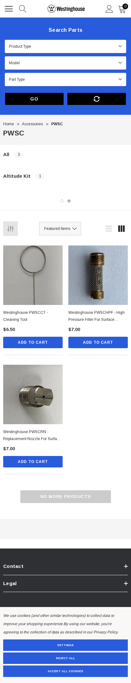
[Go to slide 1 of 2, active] (62, 201)
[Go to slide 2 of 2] (69, 201)
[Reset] (96, 99)
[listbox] (60, 228)
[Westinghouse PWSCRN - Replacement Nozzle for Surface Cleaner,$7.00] (33, 394)
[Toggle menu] (9, 8)
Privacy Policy (105, 632)
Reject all (65, 658)
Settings (65, 645)
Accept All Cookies (65, 671)
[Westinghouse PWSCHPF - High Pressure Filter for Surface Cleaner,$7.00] (98, 275)
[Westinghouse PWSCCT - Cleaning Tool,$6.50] (33, 275)
